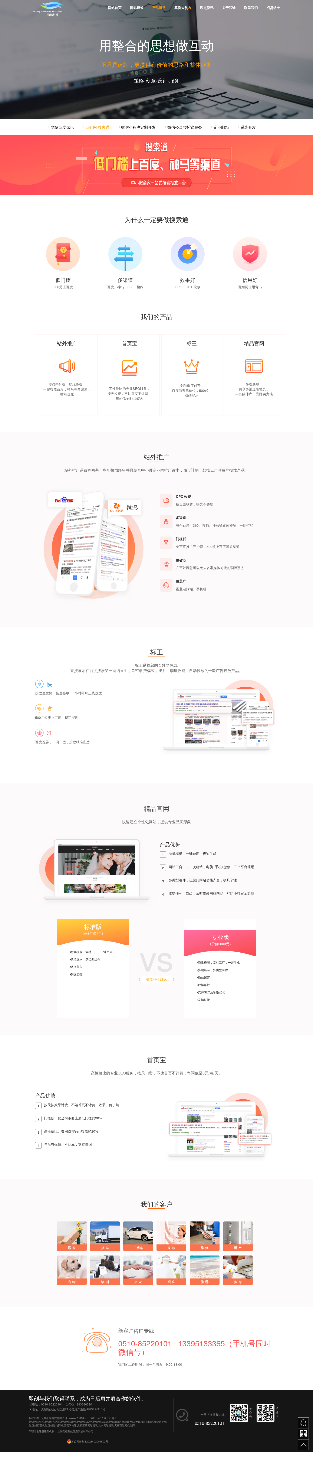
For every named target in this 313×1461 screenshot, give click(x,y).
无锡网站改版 (100, 1421)
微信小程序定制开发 (138, 127)
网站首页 (115, 7)
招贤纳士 (273, 7)
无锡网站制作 (36, 1421)
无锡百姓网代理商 (124, 1425)
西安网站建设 (71, 1425)
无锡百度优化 (39, 1425)
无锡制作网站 (52, 1421)
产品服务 (159, 7)
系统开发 (248, 127)
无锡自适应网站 (144, 1421)
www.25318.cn (78, 1418)
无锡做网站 (115, 1421)
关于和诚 (229, 7)
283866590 (84, 1404)
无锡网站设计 (84, 1421)
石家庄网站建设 (89, 1425)
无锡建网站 (128, 1421)
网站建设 (137, 7)
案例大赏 (181, 7)
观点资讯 (207, 7)
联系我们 (251, 7)
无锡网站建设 (68, 1421)
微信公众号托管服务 (184, 127)
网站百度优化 (62, 127)
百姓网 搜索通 (97, 127)
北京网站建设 (106, 1425)
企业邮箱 (221, 127)
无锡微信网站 (55, 1425)
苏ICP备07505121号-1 (103, 1418)
